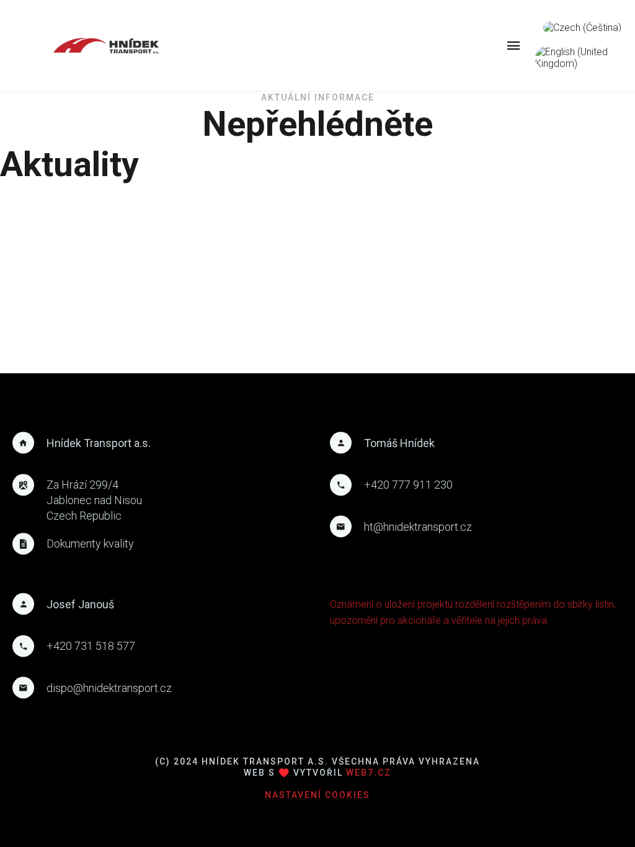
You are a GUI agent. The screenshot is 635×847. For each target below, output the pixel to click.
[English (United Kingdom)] (582, 58)
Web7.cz (367, 773)
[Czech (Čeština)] (582, 28)
